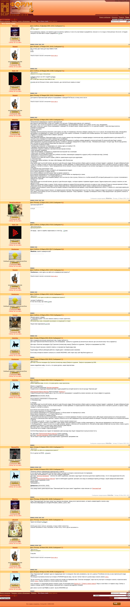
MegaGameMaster (15, 202)
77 (62, 499)
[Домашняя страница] (40, 44)
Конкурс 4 (62, 391)
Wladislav (15, 26)
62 (63, 46)
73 (62, 359)
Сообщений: (15, 40)
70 (63, 294)
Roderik (15, 46)
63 (63, 71)
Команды (33, 21)
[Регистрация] (15, 15)
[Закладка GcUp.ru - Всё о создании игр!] (24, 15)
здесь (107, 577)
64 (63, 95)
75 (62, 447)
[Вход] (20, 15)
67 (63, 224)
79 (62, 547)
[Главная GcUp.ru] (5, 15)
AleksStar (15, 338)
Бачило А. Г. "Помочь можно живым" (85, 583)
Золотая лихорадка (52, 387)
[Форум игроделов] (10, 15)
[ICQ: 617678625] (36, 335)
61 (64, 26)
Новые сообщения (104, 17)
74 (62, 380)
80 (63, 572)
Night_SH (15, 71)
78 (62, 520)
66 (62, 202)
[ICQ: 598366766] (40, 467)
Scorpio (15, 315)
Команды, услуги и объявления (21, 21)
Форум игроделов (5, 21)
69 (63, 270)
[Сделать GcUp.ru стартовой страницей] (22, 15)
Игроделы (115, 17)
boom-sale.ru (54, 55)
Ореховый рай (96, 488)
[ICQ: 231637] (43, 44)
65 (62, 119)
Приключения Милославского (40, 391)
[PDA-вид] (26, 15)
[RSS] (27, 15)
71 (63, 315)
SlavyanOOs (15, 447)
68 (63, 249)
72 (62, 338)
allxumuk (15, 520)
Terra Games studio (43, 21)
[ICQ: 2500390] (36, 93)
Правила (121, 17)
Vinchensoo (15, 249)
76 (62, 469)
